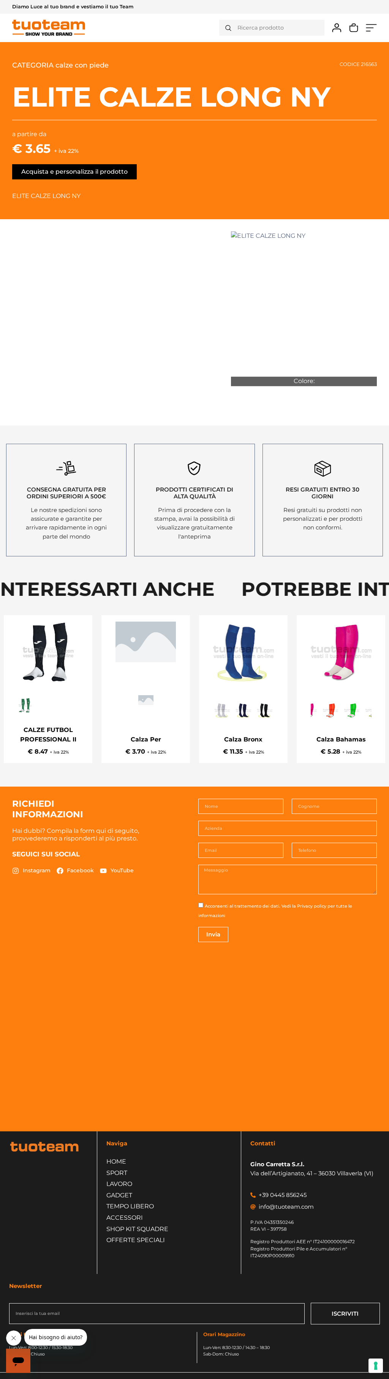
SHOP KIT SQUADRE (137, 1229)
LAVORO (119, 1183)
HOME (116, 1161)
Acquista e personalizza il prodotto (74, 171)
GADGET (119, 1195)
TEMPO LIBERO (130, 1206)
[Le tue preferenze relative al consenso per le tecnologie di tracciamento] (375, 1366)
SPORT (116, 1172)
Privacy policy (311, 906)
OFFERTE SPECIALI (135, 1240)
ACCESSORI (124, 1217)
